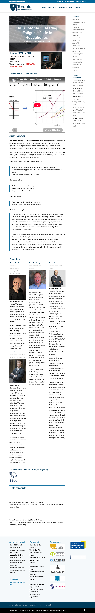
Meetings (62, 7)
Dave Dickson (76, 80)
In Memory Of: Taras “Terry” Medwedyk (78, 82)
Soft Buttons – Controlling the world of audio (77, 62)
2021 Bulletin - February (32, 42)
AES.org (59, 1)
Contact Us (78, 7)
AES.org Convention (81, 1)
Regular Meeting (45, 42)
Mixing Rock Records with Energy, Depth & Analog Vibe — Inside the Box (77, 40)
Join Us (25, 605)
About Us (51, 7)
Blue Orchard (61, 610)
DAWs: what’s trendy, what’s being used (78, 101)
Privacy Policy (48, 605)
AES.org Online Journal (68, 1)
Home (44, 7)
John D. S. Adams (78, 107)
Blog (70, 7)
